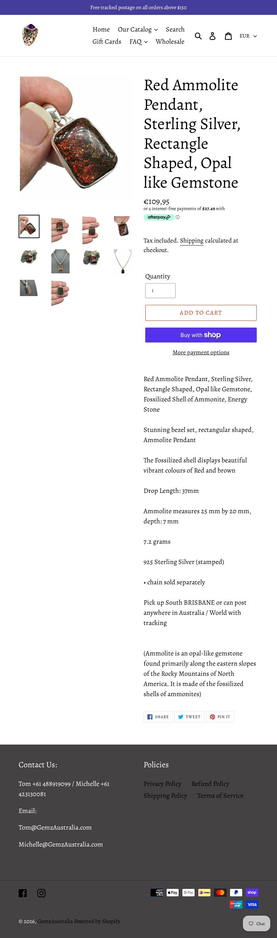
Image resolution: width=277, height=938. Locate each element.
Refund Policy (210, 783)
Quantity (157, 276)
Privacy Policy (162, 783)
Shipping (192, 240)
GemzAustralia (55, 921)
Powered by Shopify (97, 921)
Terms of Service (220, 795)
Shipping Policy (165, 795)
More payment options (201, 352)
